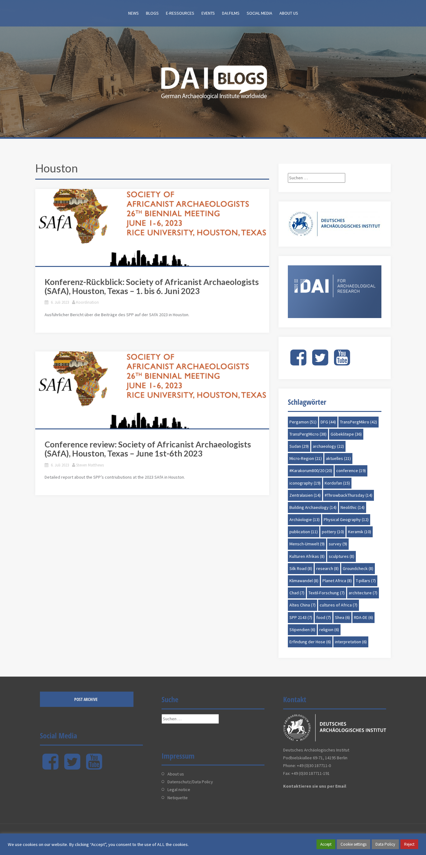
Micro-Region (305, 458)
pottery (333, 531)
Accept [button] (326, 844)
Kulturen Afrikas (307, 556)
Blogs (152, 13)
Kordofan (337, 483)
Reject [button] (409, 844)
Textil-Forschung (326, 593)
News (133, 13)
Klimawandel (303, 580)
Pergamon (303, 422)
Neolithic (353, 507)
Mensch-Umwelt (307, 544)
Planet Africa (337, 580)
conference (351, 470)
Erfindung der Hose (310, 642)
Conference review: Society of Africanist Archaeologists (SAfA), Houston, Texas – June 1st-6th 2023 (148, 448)
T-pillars (366, 580)
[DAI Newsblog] (213, 80)
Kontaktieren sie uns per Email (314, 786)
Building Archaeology (312, 507)
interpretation (351, 642)
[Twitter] (320, 362)
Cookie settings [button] (353, 844)
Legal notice (178, 789)
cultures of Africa (338, 605)
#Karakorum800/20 (310, 470)
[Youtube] (342, 362)
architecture (363, 593)
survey (338, 544)
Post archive (86, 699)
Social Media (259, 13)
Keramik (359, 531)
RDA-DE (363, 617)
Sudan (299, 446)
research (327, 568)
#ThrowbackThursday (348, 495)
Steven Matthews (90, 465)
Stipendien (302, 629)
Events (208, 13)
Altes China (302, 605)
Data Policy (385, 844)
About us (288, 13)
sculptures (341, 556)
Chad (296, 593)
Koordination (87, 302)
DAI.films (231, 13)
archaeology (328, 446)
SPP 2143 (300, 617)
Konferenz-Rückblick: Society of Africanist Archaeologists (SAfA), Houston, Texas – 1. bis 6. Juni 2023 (152, 286)
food (323, 617)
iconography (305, 483)
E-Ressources (180, 13)
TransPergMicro (308, 434)
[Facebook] (298, 362)
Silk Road (300, 568)
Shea (342, 617)
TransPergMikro (358, 422)
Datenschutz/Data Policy (190, 782)
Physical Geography (346, 519)
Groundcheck (358, 568)
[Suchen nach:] (316, 178)
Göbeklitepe (346, 434)
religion (329, 629)
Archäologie (304, 519)
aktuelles (338, 458)
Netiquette (177, 797)
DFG (328, 422)
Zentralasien (305, 495)
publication (303, 531)
